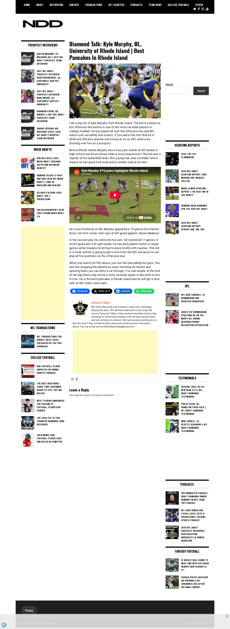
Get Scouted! (116, 5)
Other (199, 5)
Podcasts (136, 5)
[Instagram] (72, 379)
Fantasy (74, 5)
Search (169, 84)
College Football (178, 5)
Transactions (93, 5)
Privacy (29, 610)
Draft (40, 5)
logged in (88, 395)
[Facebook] (76, 379)
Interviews (56, 5)
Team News (155, 5)
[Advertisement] (115, 352)
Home (27, 5)
